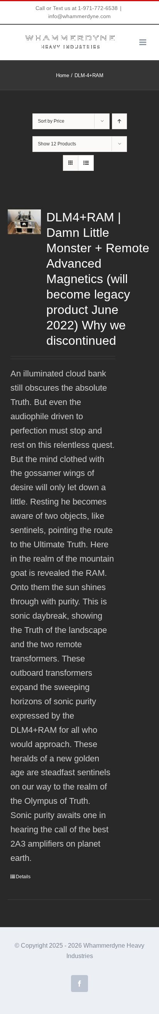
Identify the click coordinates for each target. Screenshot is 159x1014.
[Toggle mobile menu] (143, 42)
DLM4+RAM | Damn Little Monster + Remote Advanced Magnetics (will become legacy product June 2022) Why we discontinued (97, 279)
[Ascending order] (119, 121)
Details (23, 876)
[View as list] (85, 162)
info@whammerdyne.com (79, 16)
